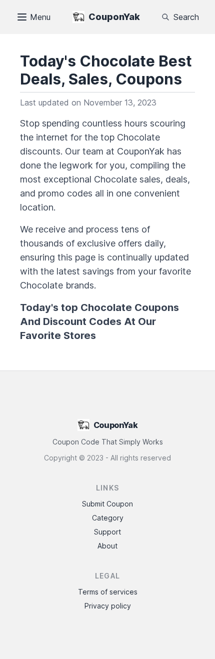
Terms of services (108, 592)
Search (186, 17)
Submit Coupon (107, 504)
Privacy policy (107, 606)
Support (107, 532)
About (108, 546)
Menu (40, 17)
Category (108, 518)
